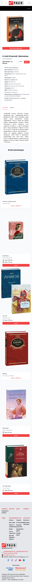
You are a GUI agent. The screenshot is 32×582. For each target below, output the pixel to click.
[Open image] (16, 29)
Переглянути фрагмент (16, 48)
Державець (5, 255)
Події (3, 518)
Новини (26, 509)
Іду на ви (4, 315)
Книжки (4, 509)
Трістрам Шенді (6, 486)
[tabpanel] (16, 126)
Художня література (14, 98)
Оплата (11, 520)
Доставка (12, 522)
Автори (11, 509)
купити (16, 265)
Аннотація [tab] (5, 107)
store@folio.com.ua (9, 555)
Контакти (26, 518)
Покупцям (12, 518)
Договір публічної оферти (11, 537)
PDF (21, 61)
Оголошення (20, 522)
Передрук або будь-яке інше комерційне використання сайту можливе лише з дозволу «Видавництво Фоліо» (15, 576)
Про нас (19, 518)
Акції (18, 509)
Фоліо (29, 8)
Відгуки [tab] (12, 107)
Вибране (4, 373)
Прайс (11, 529)
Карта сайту (16, 565)
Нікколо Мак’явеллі (7, 58)
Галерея (18, 520)
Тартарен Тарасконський (9, 201)
